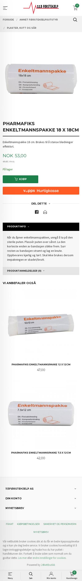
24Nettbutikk (48, 565)
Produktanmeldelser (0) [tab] (24, 271)
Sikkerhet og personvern (59, 524)
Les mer (22, 558)
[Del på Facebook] (36, 213)
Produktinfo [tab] (16, 226)
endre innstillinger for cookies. (49, 558)
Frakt (9, 524)
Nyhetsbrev (41, 532)
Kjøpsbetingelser (28, 524)
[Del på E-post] (45, 213)
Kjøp (23, 179)
